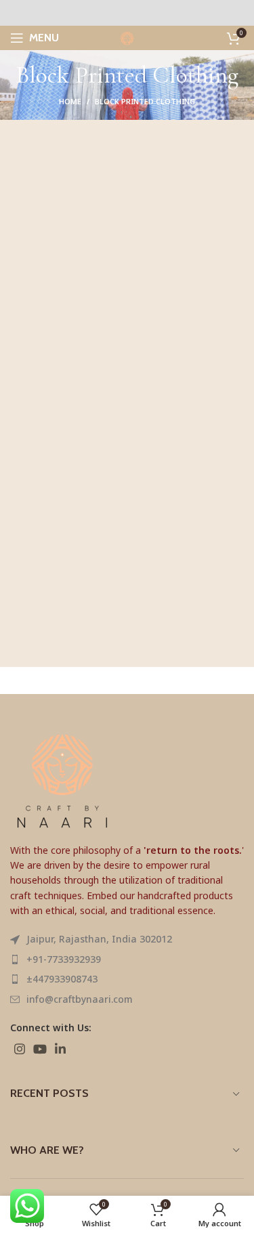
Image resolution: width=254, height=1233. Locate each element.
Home (70, 101)
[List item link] (127, 959)
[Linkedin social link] (60, 1049)
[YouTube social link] (40, 1049)
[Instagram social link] (19, 1049)
